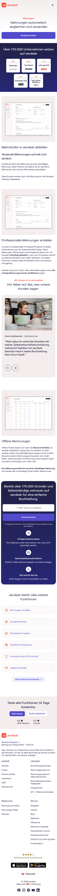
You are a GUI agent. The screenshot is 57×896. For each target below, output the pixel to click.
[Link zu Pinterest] (28, 890)
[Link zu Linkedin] (38, 890)
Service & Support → (11, 742)
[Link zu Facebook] (19, 890)
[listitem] (28, 334)
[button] (52, 5)
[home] (10, 5)
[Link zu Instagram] (23, 890)
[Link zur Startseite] (10, 735)
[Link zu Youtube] (33, 890)
